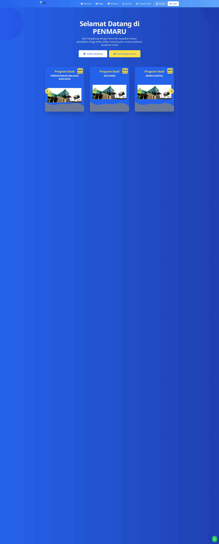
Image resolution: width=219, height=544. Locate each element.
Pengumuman (144, 3)
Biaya (100, 3)
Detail (73, 105)
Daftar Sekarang (95, 53)
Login (174, 3)
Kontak (128, 3)
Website (59, 105)
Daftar (162, 3)
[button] (171, 91)
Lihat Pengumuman (126, 53)
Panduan (114, 3)
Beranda (87, 3)
